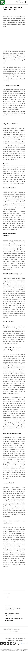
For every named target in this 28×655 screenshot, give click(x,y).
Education (15, 638)
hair (8, 596)
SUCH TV (12, 649)
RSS (25, 638)
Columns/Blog (8, 638)
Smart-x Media (23, 650)
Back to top (15, 631)
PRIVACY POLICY (19, 640)
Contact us (20, 638)
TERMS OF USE (11, 640)
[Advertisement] (14, 39)
